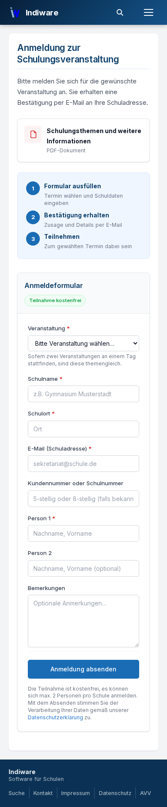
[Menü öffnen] (148, 12)
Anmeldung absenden (83, 669)
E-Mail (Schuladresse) (60, 448)
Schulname (45, 378)
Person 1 (41, 518)
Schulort (41, 413)
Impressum (75, 793)
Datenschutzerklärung (55, 717)
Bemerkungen (46, 587)
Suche (17, 793)
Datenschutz (115, 793)
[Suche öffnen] (119, 12)
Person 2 (40, 552)
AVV (145, 793)
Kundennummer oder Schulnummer (75, 483)
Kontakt (43, 793)
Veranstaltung (49, 328)
